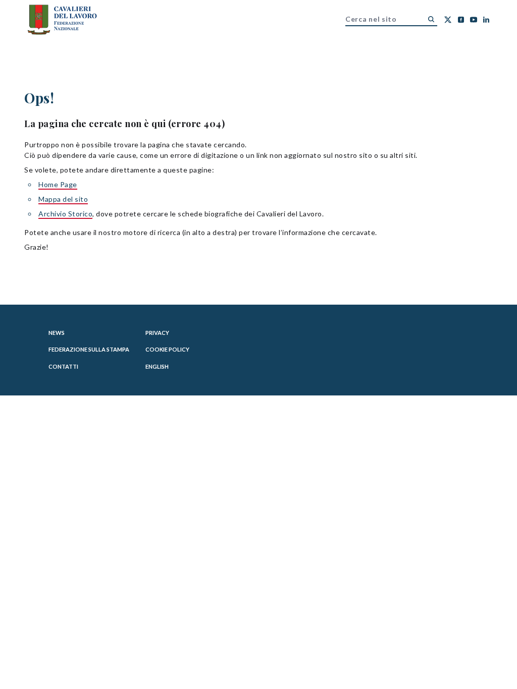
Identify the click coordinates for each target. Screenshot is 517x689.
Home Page (57, 184)
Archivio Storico (65, 213)
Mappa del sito (63, 199)
